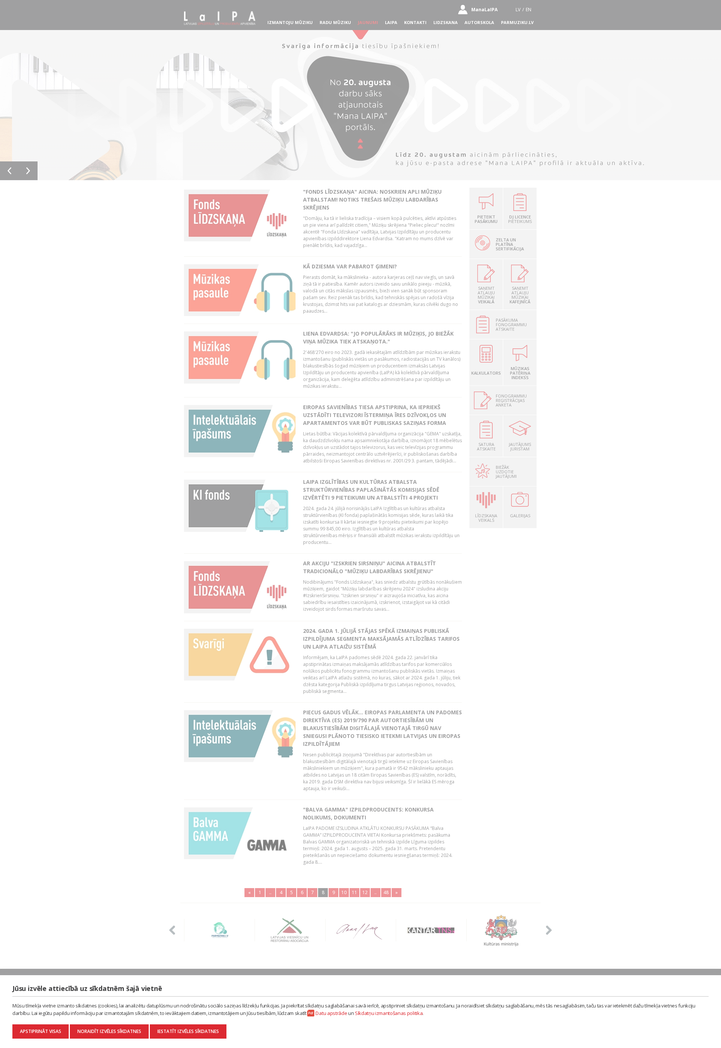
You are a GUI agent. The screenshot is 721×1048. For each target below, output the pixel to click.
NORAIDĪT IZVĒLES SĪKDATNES (109, 1031)
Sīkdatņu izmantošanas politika (388, 1013)
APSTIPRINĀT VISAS (40, 1031)
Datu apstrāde (331, 1013)
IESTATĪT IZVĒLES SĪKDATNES (188, 1031)
